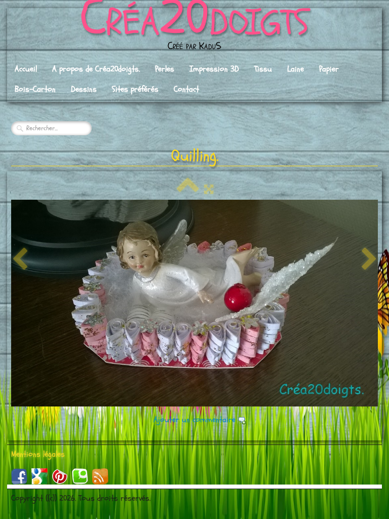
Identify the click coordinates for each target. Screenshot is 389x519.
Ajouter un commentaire (194, 419)
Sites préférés (135, 89)
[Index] (188, 189)
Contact (186, 89)
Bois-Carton (35, 89)
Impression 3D (214, 69)
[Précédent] (19, 259)
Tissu (263, 69)
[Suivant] (369, 259)
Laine (295, 69)
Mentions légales (38, 454)
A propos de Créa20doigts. (96, 69)
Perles (164, 69)
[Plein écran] (208, 189)
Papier (329, 69)
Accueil (26, 69)
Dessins (84, 89)
